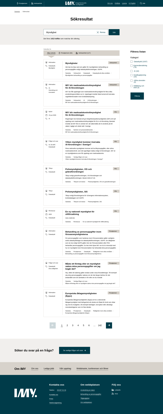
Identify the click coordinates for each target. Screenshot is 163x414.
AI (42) (136, 71)
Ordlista (117, 3)
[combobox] (75, 32)
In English (132, 3)
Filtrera (137, 96)
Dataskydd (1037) (140, 61)
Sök (114, 32)
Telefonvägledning (55, 403)
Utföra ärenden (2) (139, 81)
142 (100, 325)
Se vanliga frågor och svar (73, 350)
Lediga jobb (49, 368)
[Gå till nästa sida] (109, 325)
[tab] (51, 53)
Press (51, 399)
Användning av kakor (87, 390)
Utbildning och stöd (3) (138, 86)
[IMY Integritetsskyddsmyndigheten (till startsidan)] (75, 3)
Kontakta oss (53, 394)
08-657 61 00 (61, 390)
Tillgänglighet (84, 398)
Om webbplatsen (86, 402)
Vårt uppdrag (65, 368)
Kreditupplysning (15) (140, 76)
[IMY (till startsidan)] (29, 393)
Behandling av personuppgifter (90, 394)
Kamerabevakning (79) (140, 66)
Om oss (110, 3)
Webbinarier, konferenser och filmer (92, 368)
